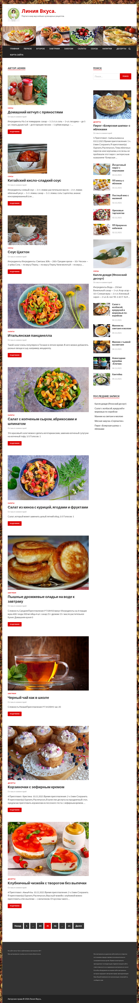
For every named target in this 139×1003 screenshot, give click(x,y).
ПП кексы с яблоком (118, 182)
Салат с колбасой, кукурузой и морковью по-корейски (119, 310)
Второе (40, 49)
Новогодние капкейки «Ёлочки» (118, 361)
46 (55, 926)
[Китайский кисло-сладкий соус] (48, 160)
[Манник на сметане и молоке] (101, 336)
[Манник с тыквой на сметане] (101, 352)
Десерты (121, 49)
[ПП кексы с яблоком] (101, 189)
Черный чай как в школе (28, 697)
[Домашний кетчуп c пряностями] (48, 91)
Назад (18, 926)
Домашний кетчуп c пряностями (35, 112)
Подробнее (15, 131)
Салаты (82, 49)
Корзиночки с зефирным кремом (36, 787)
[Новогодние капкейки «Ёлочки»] (101, 368)
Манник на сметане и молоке (121, 327)
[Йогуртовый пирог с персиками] (101, 174)
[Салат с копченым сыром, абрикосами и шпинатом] (48, 390)
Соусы (94, 49)
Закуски (68, 49)
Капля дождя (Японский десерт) (110, 403)
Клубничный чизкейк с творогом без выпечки (47, 883)
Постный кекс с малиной (120, 197)
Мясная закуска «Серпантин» (109, 421)
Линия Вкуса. (39, 11)
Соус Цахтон (18, 252)
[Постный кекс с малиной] (101, 204)
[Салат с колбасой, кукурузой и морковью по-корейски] (101, 314)
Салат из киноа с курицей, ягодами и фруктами (48, 507)
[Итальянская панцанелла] (48, 307)
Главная (14, 49)
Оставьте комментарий (17, 117)
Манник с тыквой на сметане (121, 343)
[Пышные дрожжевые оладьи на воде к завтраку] (48, 564)
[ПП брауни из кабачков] (101, 234)
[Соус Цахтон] (48, 231)
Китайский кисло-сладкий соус (34, 180)
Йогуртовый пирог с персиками (119, 168)
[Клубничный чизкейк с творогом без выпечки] (48, 850)
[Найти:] (112, 76)
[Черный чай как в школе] (48, 664)
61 (69, 926)
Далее (78, 926)
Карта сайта (16, 55)
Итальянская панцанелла (30, 335)
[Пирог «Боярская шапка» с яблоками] (112, 119)
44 (40, 926)
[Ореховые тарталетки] (101, 219)
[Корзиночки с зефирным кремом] (48, 754)
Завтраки (54, 49)
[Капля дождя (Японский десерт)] (112, 268)
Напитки (107, 49)
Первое (28, 49)
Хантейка (117, 374)
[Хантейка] (101, 384)
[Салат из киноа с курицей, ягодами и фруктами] (48, 478)
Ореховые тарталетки (118, 212)
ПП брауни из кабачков (119, 226)
